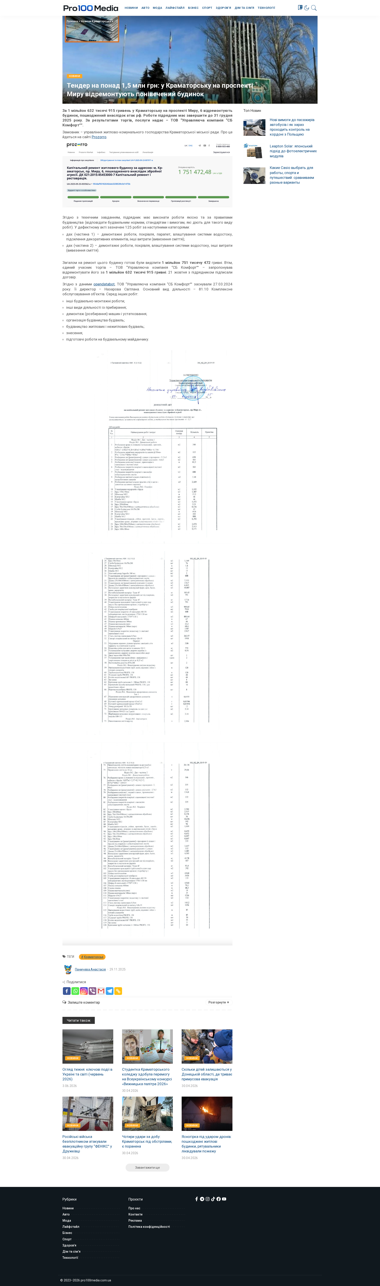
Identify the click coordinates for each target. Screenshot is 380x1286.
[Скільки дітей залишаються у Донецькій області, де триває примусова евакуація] (207, 1046)
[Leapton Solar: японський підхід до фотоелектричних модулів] (254, 151)
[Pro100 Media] (91, 8)
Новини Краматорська (96, 21)
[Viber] (92, 991)
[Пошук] (314, 8)
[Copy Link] (118, 991)
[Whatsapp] (75, 991)
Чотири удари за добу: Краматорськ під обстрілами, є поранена (147, 1141)
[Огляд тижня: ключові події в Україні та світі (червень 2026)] (87, 1046)
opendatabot (104, 284)
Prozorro (99, 137)
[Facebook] (67, 991)
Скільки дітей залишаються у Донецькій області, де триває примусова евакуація (207, 1074)
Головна (72, 21)
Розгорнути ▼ (219, 1002)
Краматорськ (93, 957)
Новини (74, 76)
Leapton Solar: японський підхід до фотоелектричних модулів (293, 151)
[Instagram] (84, 991)
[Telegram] (109, 991)
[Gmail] (101, 991)
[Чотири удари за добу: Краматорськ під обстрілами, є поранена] (147, 1114)
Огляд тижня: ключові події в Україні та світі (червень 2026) (87, 1074)
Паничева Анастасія (90, 969)
